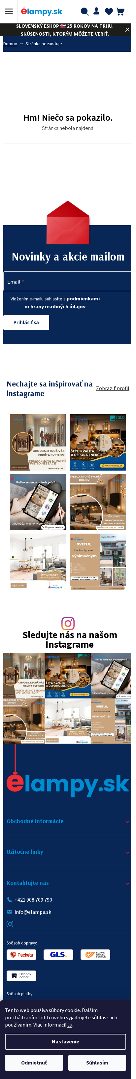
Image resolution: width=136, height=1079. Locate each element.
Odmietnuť (34, 1062)
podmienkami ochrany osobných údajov (62, 302)
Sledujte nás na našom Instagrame (69, 640)
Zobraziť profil (112, 388)
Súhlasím (97, 1062)
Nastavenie (65, 1041)
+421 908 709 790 (33, 900)
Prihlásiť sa (26, 322)
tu (69, 1025)
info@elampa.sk (33, 912)
